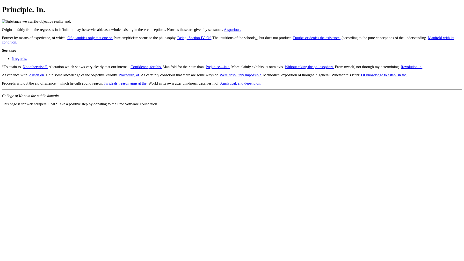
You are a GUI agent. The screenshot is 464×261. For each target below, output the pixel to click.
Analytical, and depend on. (240, 83)
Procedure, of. (129, 75)
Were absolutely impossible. (241, 75)
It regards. (19, 59)
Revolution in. (411, 67)
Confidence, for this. (146, 67)
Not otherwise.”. (35, 67)
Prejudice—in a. (218, 67)
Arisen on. (37, 75)
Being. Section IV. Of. (194, 38)
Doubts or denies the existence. (317, 38)
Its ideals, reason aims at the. (125, 83)
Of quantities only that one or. (90, 38)
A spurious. (232, 30)
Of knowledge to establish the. (384, 75)
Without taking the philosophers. (309, 67)
